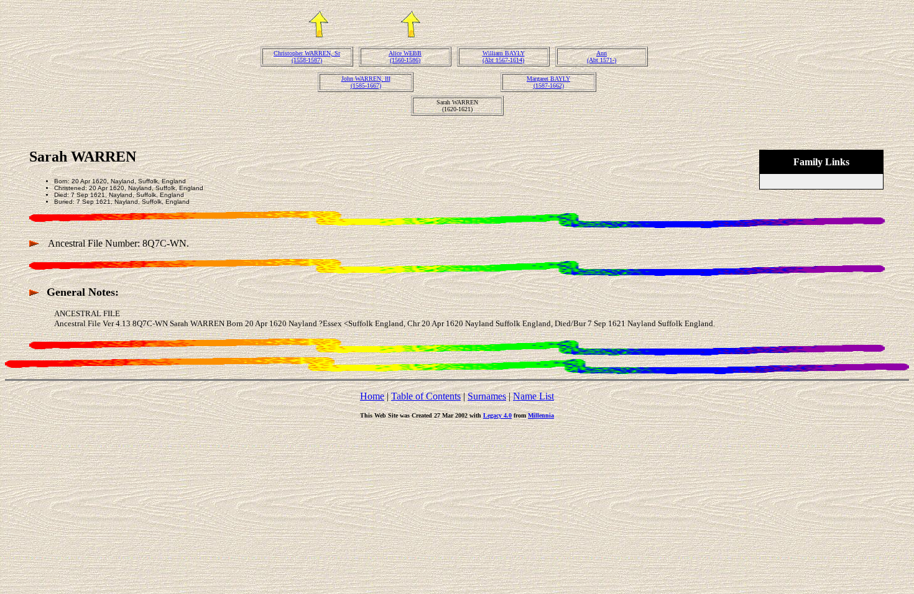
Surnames (487, 396)
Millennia (541, 415)
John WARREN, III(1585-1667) (365, 82)
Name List (533, 396)
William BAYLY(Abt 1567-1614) (503, 56)
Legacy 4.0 (497, 415)
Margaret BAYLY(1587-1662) (548, 82)
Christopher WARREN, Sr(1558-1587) (307, 56)
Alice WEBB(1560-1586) (405, 56)
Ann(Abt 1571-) (601, 56)
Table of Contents (426, 396)
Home (372, 396)
